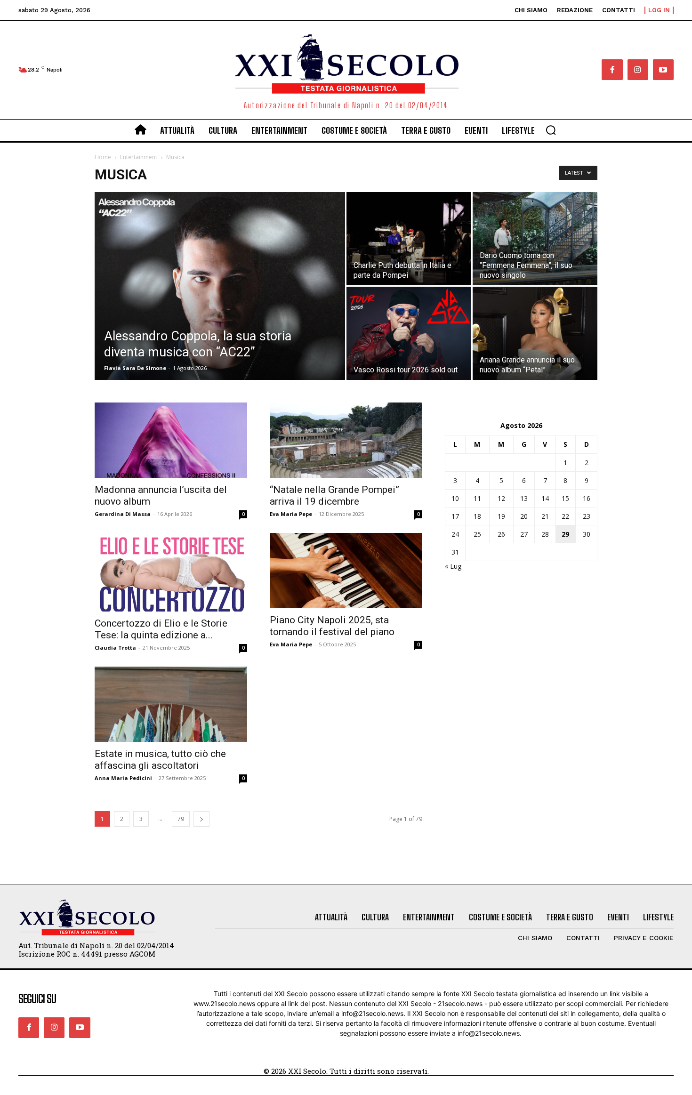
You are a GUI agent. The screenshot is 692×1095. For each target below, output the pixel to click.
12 (501, 498)
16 (586, 498)
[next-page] (201, 819)
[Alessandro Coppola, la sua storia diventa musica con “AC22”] (220, 301)
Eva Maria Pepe (291, 513)
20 (524, 516)
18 (477, 516)
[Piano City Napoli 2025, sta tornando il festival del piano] (346, 570)
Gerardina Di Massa (123, 513)
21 (545, 516)
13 (524, 498)
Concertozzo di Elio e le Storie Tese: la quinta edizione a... (161, 629)
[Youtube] (663, 69)
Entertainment (138, 157)
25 (477, 534)
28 (545, 534)
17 (455, 516)
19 (501, 516)
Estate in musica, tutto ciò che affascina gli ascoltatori (160, 759)
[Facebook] (612, 69)
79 (180, 819)
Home (103, 157)
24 (455, 534)
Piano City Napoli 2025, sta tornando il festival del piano (332, 625)
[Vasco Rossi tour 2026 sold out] (408, 333)
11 (477, 498)
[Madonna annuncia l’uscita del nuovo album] (171, 440)
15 (565, 498)
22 (565, 516)
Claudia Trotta (115, 647)
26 (501, 534)
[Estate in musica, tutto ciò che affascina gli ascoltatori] (171, 704)
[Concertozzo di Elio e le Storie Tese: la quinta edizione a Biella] (171, 572)
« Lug (453, 566)
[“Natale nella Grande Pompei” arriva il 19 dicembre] (346, 440)
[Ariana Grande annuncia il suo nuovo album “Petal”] (535, 333)
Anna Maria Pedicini (123, 777)
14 (545, 498)
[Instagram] (638, 69)
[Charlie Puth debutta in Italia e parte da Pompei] (408, 238)
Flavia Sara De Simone (135, 367)
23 (586, 516)
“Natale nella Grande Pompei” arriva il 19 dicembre (334, 495)
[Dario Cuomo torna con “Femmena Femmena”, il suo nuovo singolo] (535, 238)
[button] (550, 130)
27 (524, 534)
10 (455, 498)
